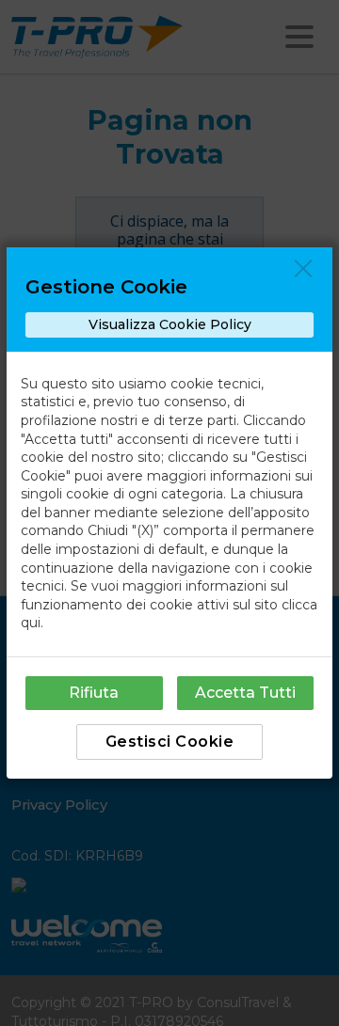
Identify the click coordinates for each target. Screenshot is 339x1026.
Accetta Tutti (245, 693)
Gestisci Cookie (169, 741)
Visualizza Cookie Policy (170, 324)
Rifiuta (94, 693)
